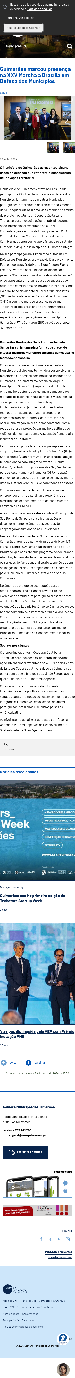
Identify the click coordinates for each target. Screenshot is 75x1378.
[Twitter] (50, 1239)
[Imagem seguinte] (66, 120)
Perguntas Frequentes (58, 1252)
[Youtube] (58, 1239)
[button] (53, 147)
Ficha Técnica (28, 1301)
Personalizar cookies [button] (20, 17)
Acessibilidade (11, 1314)
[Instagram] (67, 1239)
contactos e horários (29, 1152)
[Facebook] (41, 1239)
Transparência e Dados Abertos (20, 1320)
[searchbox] (37, 46)
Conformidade (30, 1314)
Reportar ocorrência (60, 1257)
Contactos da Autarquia (52, 1301)
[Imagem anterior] (8, 120)
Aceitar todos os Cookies (23, 27)
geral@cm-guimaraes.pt (29, 1135)
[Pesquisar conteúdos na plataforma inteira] (69, 46)
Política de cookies (40, 9)
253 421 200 (23, 1130)
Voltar (14, 1062)
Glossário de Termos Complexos (35, 1307)
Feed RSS (8, 1307)
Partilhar (40, 1062)
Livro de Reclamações (15, 1289)
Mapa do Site (10, 1301)
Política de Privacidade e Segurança (23, 1327)
